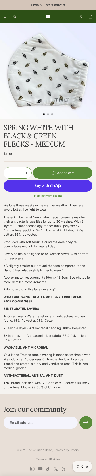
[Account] (81, 17)
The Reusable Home (39, 450)
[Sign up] (85, 422)
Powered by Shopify (66, 450)
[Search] (15, 17)
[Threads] (63, 469)
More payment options (48, 195)
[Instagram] (32, 469)
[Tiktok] (48, 469)
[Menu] (5, 17)
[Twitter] (55, 469)
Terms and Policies (48, 459)
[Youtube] (40, 469)
